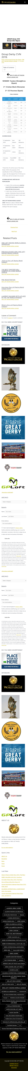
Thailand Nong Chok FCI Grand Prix (13, 1018)
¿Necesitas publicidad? (7, 492)
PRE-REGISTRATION (8, 280)
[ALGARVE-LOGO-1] (13, 427)
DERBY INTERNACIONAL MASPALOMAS (14, 947)
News (3, 861)
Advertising (14, 1067)
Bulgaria (22, 914)
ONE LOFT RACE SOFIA (8, 984)
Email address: (5, 521)
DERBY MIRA (7, 950)
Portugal (5, 997)
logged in (10, 318)
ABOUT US (4, 856)
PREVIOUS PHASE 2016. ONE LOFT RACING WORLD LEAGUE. (13, 252)
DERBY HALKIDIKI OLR (14, 937)
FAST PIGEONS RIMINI (10, 960)
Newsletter (4, 858)
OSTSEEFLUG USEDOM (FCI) (9, 991)
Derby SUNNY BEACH (18, 950)
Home (3, 863)
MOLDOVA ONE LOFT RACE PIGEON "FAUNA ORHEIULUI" (13, 976)
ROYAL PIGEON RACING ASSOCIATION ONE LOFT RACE (14, 1001)
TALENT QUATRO (14, 1012)
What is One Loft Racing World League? (12, 305)
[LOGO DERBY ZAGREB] (11, 403)
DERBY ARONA (21, 921)
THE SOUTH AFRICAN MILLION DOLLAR (13, 1022)
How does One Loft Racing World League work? (13, 288)
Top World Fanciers (12, 1025)
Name (3, 511)
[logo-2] (13, 467)
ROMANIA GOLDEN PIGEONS (17, 997)
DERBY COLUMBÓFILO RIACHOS (14, 927)
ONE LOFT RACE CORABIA (14, 981)
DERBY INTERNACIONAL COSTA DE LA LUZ (14, 940)
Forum (3, 866)
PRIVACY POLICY (14, 1065)
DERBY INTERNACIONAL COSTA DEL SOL (14, 943)
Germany (21, 960)
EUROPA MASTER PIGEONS (14, 957)
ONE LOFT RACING (21, 984)
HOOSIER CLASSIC (13, 969)
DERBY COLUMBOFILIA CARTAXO (14, 924)
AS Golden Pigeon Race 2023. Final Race (12, 879)
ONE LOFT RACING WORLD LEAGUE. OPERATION (14, 243)
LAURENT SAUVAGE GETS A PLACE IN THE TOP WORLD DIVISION (14, 296)
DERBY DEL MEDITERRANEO (14, 933)
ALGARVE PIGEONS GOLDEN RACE (14, 911)
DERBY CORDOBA (13, 930)
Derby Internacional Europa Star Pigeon (11, 59)
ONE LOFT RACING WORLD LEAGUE (10, 246)
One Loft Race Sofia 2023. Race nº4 (11, 882)
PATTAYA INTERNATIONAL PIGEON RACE (14, 994)
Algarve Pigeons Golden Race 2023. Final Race (13, 874)
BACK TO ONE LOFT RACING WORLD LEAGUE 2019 (15, 76)
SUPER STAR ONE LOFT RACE (14, 1009)
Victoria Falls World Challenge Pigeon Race (14, 1028)
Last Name (4, 516)
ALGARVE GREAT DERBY (13, 908)
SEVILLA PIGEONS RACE (13, 1006)
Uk (20, 1025)
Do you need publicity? (7, 847)
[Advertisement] (14, 19)
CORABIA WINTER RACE (14, 918)
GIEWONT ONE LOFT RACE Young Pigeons (14, 963)
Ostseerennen (22, 991)
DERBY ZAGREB (14, 953)
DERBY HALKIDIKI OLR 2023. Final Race (12, 877)
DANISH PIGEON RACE (8, 921)
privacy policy (19, 527)
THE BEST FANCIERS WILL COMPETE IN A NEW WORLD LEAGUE (11, 271)
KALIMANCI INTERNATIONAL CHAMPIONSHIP (13, 973)
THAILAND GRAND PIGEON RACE (13, 1015)
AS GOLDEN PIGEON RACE (10, 914)
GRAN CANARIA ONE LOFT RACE (14, 966)
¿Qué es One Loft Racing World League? (12, 261)
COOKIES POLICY (14, 1063)
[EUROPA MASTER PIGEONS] (13, 450)
